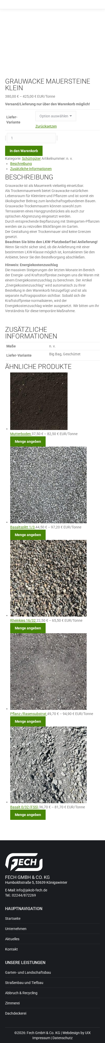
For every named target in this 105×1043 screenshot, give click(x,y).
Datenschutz (62, 1038)
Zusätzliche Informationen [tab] (31, 169)
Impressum (41, 1038)
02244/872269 (24, 895)
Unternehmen (16, 929)
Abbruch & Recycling (21, 993)
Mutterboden (21, 434)
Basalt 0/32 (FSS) (24, 807)
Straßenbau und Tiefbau (24, 983)
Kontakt (11, 949)
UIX (88, 1033)
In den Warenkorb (24, 151)
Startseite (12, 918)
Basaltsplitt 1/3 (22, 527)
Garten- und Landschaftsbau (28, 972)
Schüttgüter (31, 158)
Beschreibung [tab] (21, 164)
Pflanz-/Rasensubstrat (28, 714)
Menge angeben (28, 441)
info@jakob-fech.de (31, 890)
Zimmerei (12, 1003)
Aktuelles (12, 939)
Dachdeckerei (15, 1013)
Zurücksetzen (46, 126)
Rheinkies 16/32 (23, 620)
